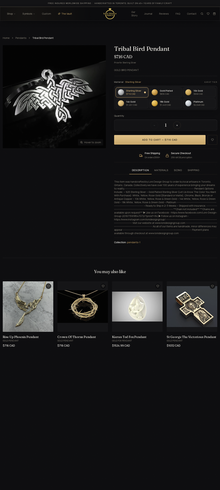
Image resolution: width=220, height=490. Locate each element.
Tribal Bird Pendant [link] (43, 38)
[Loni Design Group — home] (110, 13)
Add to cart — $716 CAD (160, 139)
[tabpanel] (165, 210)
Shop (10, 13)
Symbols (27, 13)
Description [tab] (140, 170)
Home (6, 38)
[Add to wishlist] (212, 140)
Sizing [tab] (178, 170)
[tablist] (165, 170)
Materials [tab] (161, 170)
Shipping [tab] (194, 170)
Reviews (164, 13)
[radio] (132, 92)
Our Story (134, 13)
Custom (46, 13)
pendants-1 (133, 242)
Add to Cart (24, 327)
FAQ (178, 13)
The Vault (66, 13)
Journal (148, 13)
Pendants (20, 38)
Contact (191, 13)
